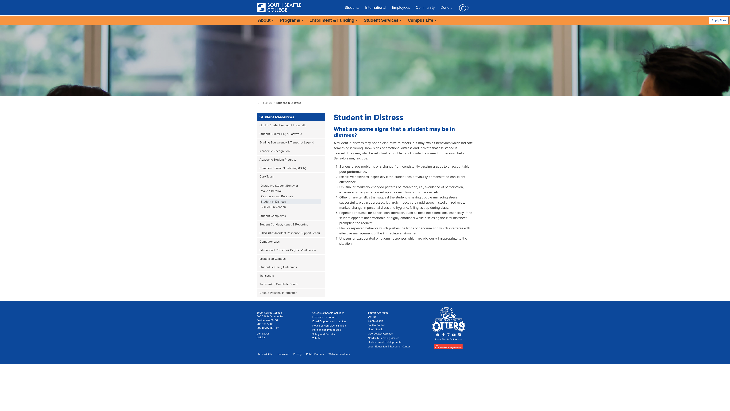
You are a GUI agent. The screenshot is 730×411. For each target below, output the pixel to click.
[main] (365, 163)
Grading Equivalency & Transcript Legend (286, 142)
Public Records (315, 354)
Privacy (297, 354)
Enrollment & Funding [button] (332, 20)
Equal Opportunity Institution (329, 321)
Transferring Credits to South (278, 284)
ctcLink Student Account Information (283, 125)
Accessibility (265, 354)
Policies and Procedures (326, 329)
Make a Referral (271, 191)
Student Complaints (272, 216)
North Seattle (375, 329)
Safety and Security (323, 334)
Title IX (316, 338)
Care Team (266, 176)
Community (425, 7)
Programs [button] (290, 20)
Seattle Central (376, 325)
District (372, 316)
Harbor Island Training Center (385, 342)
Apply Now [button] (718, 20)
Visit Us (261, 337)
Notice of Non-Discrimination (329, 325)
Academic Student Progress (277, 160)
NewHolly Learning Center (383, 338)
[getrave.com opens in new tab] (449, 347)
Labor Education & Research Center (389, 346)
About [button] (265, 20)
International (375, 7)
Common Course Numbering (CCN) (282, 168)
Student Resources (276, 117)
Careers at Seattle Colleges (328, 313)
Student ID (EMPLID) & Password (280, 134)
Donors (446, 7)
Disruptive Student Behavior (279, 186)
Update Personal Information (278, 293)
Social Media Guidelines (448, 339)
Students (352, 7)
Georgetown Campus (380, 333)
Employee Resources (324, 317)
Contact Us (263, 333)
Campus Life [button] (421, 20)
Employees (401, 7)
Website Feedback (339, 354)
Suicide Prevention (273, 207)
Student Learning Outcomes (278, 267)
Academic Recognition (274, 151)
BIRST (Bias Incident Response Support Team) (289, 233)
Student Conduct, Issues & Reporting (283, 224)
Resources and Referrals (277, 196)
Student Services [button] (381, 20)
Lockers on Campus (272, 259)
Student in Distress (288, 103)
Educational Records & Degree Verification (287, 250)
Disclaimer (283, 354)
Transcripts (266, 276)
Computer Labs (269, 242)
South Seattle (375, 321)
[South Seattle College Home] (279, 8)
